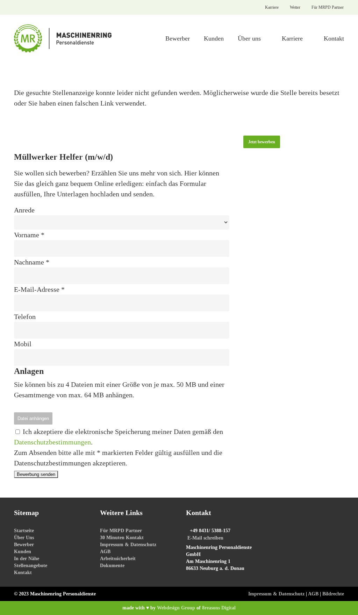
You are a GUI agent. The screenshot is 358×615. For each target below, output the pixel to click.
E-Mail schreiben (205, 538)
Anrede (24, 210)
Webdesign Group (176, 607)
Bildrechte (333, 593)
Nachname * (31, 262)
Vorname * (29, 235)
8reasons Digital (219, 607)
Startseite (24, 530)
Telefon (25, 316)
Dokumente (112, 565)
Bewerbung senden (36, 474)
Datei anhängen (33, 418)
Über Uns (24, 537)
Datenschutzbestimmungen (52, 442)
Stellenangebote (30, 565)
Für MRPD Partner (121, 530)
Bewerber (24, 544)
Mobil (22, 344)
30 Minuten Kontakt (122, 537)
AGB (105, 551)
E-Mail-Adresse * (39, 289)
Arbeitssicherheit (118, 558)
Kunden (22, 551)
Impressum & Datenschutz (128, 544)
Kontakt (23, 572)
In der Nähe (26, 558)
